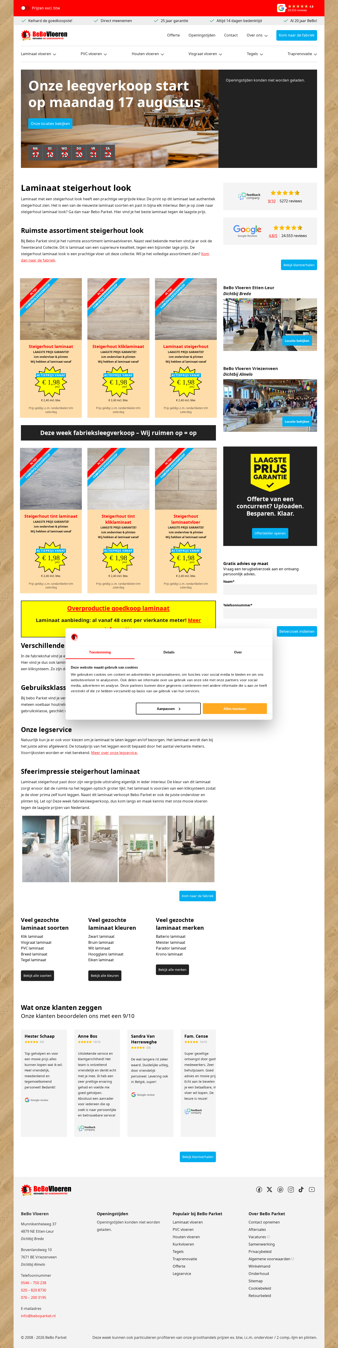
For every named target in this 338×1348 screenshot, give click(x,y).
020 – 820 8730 (33, 1290)
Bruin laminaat (101, 942)
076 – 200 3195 (33, 1297)
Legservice (182, 1273)
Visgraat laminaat (36, 942)
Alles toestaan (234, 708)
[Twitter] (269, 1189)
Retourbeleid (260, 1295)
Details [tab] (169, 652)
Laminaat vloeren (36, 53)
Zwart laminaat (101, 936)
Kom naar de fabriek (297, 35)
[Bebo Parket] (44, 35)
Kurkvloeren (183, 1244)
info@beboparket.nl (38, 1315)
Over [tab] (238, 652)
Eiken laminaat (101, 959)
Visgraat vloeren (203, 53)
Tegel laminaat (33, 959)
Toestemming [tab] (100, 652)
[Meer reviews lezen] (249, 196)
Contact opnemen (264, 1222)
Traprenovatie (300, 53)
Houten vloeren (145, 53)
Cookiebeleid (260, 1288)
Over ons (255, 35)
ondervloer (263, 1337)
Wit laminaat (99, 948)
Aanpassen (166, 708)
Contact (231, 35)
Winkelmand (259, 1266)
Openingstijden (202, 35)
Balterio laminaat (171, 936)
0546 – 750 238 (33, 1282)
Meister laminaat (170, 942)
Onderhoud (259, 1273)
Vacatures (257, 1236)
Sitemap (256, 1280)
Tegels (252, 53)
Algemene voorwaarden (269, 1258)
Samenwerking (262, 1244)
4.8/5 (273, 235)
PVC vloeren (183, 1229)
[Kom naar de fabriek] (270, 324)
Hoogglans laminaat (105, 954)
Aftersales (257, 1229)
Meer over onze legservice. (114, 752)
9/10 (271, 201)
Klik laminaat (32, 936)
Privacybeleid (260, 1251)
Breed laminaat (34, 954)
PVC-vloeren (91, 53)
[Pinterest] (280, 1189)
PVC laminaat (32, 948)
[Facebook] (259, 1189)
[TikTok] (301, 1189)
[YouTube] (311, 1189)
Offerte (173, 35)
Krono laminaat (169, 954)
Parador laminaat (171, 948)
